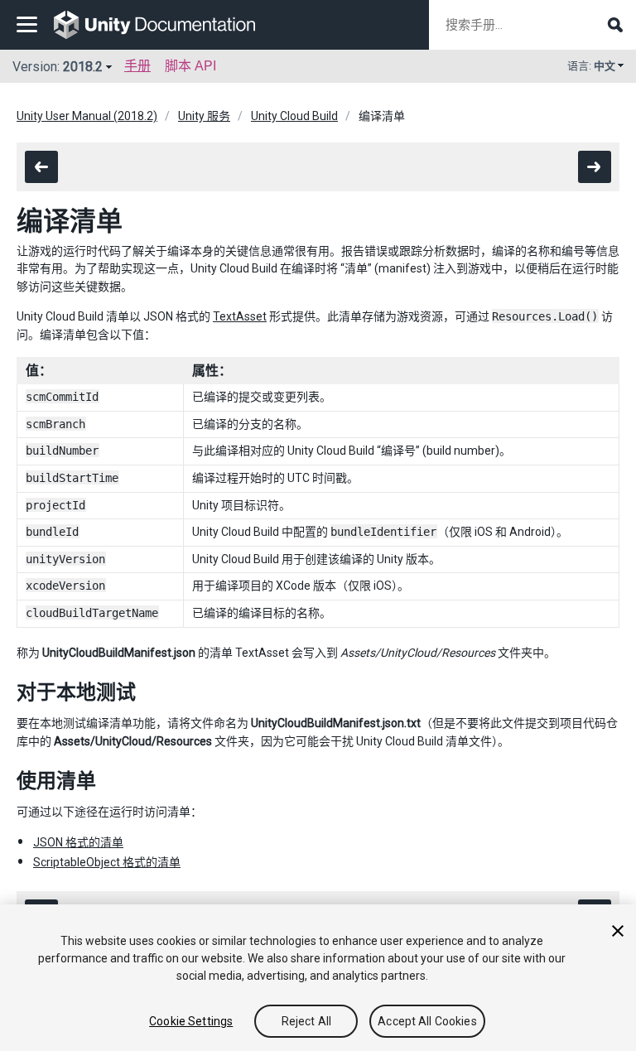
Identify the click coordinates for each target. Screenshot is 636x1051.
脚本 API (190, 66)
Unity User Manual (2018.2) (87, 116)
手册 (137, 66)
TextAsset (240, 316)
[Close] (618, 931)
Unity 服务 (204, 116)
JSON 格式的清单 (78, 842)
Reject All (306, 1021)
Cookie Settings (191, 1021)
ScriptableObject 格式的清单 (107, 862)
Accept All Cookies (427, 1021)
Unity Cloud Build (294, 116)
